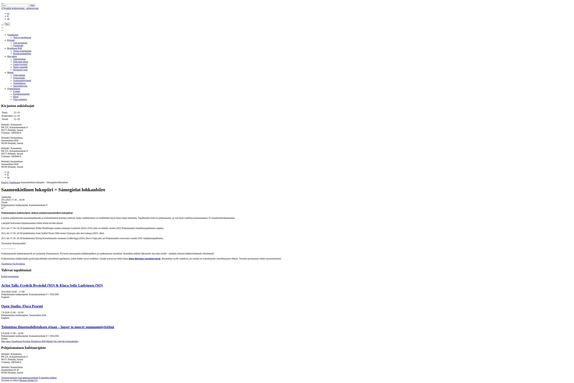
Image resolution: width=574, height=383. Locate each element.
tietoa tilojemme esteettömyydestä (144, 258)
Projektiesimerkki (21, 94)
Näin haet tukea (20, 61)
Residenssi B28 (14, 48)
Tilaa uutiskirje (20, 99)
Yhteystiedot (19, 75)
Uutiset (16, 91)
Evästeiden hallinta (48, 377)
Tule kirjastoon (20, 43)
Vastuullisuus (19, 83)
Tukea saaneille (20, 67)
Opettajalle (18, 45)
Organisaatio (19, 78)
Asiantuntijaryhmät (22, 80)
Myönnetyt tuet (20, 69)
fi (8, 16)
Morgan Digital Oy (28, 380)
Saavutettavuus (20, 86)
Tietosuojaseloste (9, 377)
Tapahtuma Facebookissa (13, 263)
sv (8, 13)
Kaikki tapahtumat (10, 276)
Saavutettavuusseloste (28, 377)
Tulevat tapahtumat (22, 37)
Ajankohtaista (13, 88)
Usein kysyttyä (20, 64)
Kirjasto (11, 40)
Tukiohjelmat (19, 59)
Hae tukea (12, 56)
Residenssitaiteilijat (22, 53)
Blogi (15, 96)
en (8, 18)
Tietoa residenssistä (22, 51)
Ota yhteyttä (59, 341)
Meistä (10, 72)
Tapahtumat (12, 34)
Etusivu (4, 182)
